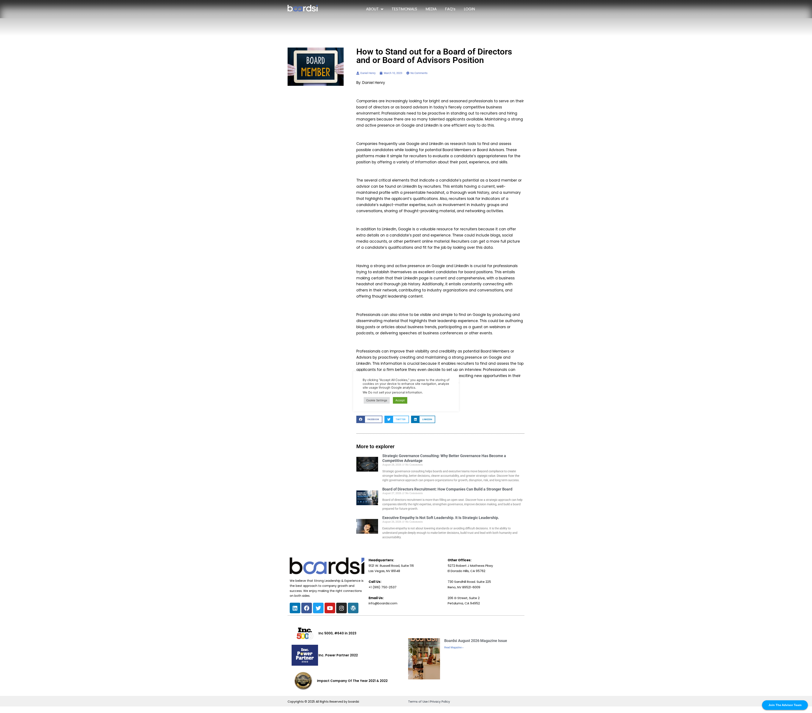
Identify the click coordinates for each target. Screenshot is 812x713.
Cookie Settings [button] (376, 400)
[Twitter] (318, 608)
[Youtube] (330, 608)
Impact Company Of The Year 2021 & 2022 (352, 681)
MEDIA (431, 9)
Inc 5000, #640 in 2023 (337, 633)
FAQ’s (450, 9)
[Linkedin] (295, 608)
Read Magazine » (454, 647)
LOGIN (469, 9)
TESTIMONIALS (404, 9)
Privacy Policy (440, 701)
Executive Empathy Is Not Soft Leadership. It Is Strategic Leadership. (440, 517)
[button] (369, 419)
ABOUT (372, 9)
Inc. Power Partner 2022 (338, 655)
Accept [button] (400, 400)
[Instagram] (341, 608)
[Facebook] (306, 608)
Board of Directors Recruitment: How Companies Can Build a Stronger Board (447, 489)
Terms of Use (418, 701)
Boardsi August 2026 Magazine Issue (475, 640)
